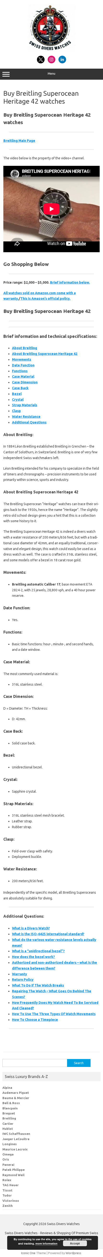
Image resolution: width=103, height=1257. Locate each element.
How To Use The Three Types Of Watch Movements (54, 1014)
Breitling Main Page (19, 141)
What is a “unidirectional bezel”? (38, 951)
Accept (75, 1243)
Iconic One (28, 1253)
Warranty (19, 974)
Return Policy (23, 980)
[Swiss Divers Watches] (51, 50)
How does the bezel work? (33, 957)
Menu (51, 73)
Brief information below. (70, 282)
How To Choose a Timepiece (35, 1020)
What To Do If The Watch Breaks (38, 985)
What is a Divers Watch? (31, 928)
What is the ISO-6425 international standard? (48, 934)
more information (46, 1243)
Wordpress (73, 1253)
